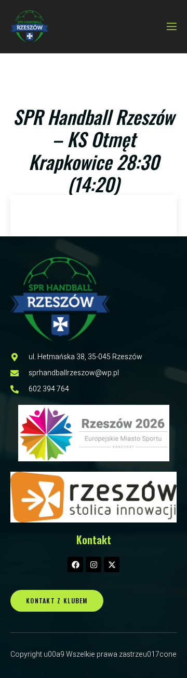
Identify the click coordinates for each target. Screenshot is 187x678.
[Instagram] (93, 564)
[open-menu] (171, 26)
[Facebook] (75, 564)
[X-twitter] (111, 564)
